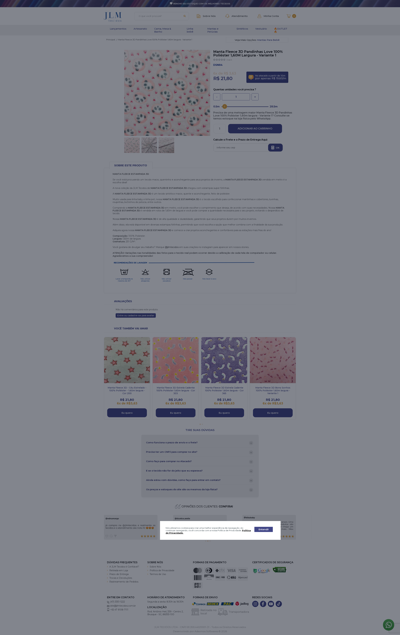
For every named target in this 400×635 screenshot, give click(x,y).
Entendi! (264, 529)
